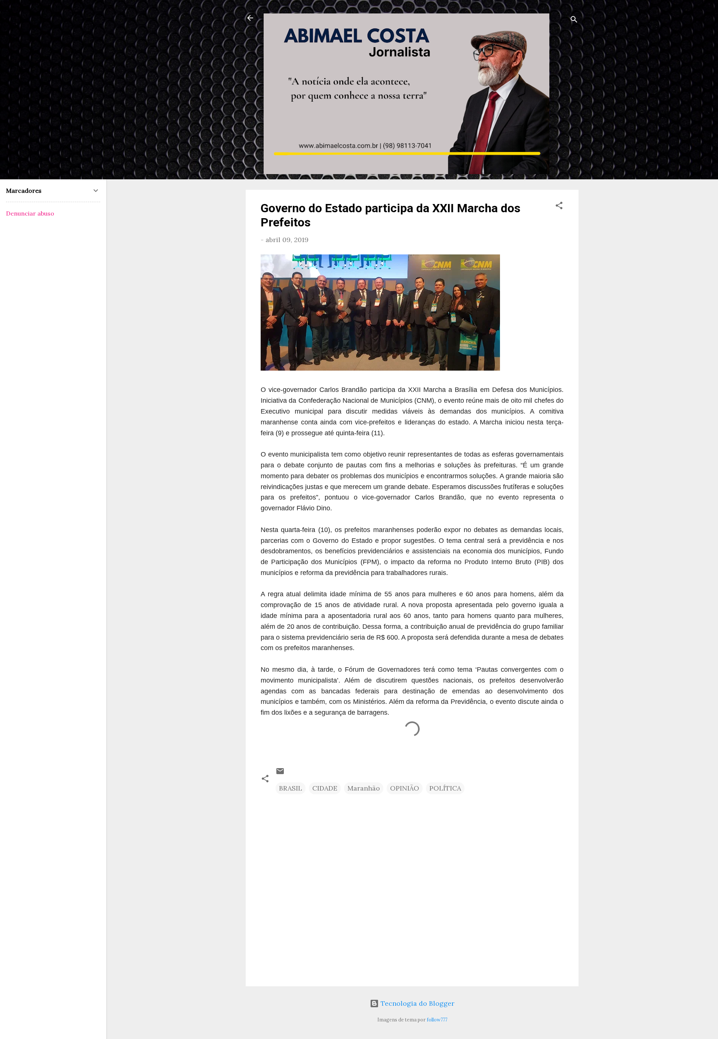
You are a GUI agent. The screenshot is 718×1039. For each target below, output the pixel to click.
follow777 (437, 1020)
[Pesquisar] (574, 20)
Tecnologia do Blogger (416, 1003)
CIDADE (324, 788)
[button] (559, 206)
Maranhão (363, 788)
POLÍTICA (445, 788)
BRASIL (290, 788)
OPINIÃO (404, 788)
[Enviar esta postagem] (280, 773)
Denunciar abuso (30, 213)
